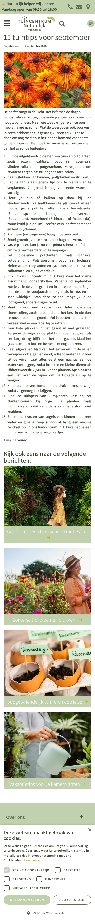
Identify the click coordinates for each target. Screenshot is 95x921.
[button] (47, 912)
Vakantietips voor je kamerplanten (45, 784)
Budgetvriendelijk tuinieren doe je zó (44, 701)
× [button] (89, 830)
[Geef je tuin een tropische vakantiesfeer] (47, 500)
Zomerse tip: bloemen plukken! (45, 619)
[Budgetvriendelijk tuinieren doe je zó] (47, 664)
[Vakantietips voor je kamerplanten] (47, 746)
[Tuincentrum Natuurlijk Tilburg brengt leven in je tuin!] (36, 23)
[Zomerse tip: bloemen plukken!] (47, 582)
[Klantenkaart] (91, 23)
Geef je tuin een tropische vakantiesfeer (47, 531)
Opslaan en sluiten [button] (27, 900)
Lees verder (32, 860)
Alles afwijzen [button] (72, 900)
